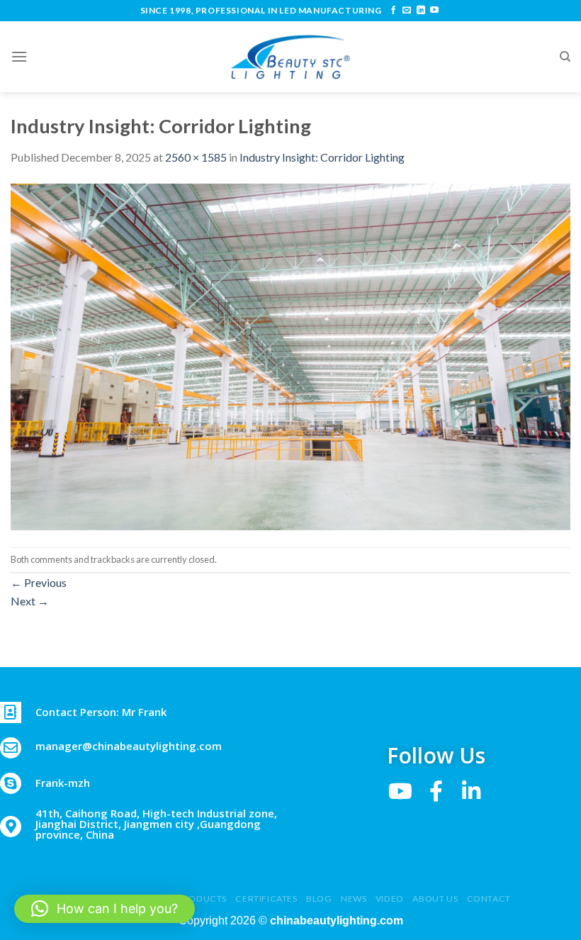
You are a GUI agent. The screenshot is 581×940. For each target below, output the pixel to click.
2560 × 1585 (196, 157)
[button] (104, 909)
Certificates (266, 898)
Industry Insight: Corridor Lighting (322, 157)
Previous (39, 582)
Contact (489, 898)
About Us (435, 898)
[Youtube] (400, 791)
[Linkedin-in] (471, 791)
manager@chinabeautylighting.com (128, 746)
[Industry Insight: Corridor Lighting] (290, 355)
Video (390, 898)
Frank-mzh (62, 783)
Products (202, 898)
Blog (319, 898)
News (353, 898)
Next (30, 601)
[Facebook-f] (435, 791)
